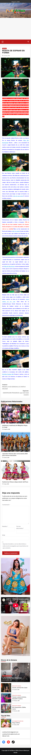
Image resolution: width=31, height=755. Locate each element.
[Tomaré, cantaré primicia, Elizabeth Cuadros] (6, 698)
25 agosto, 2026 (6, 429)
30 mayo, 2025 (16, 700)
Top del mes (20, 721)
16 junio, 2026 (6, 457)
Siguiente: (16, 393)
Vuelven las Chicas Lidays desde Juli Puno (15, 482)
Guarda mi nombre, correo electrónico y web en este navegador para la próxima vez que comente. (15, 546)
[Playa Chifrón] (6, 722)
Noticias (4, 48)
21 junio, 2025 (16, 689)
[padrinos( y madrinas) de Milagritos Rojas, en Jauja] (15, 413)
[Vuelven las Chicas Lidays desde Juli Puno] (15, 470)
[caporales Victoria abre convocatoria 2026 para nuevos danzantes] (15, 442)
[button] (2, 42)
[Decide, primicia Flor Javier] (6, 687)
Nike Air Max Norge (9, 266)
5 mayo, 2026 (6, 483)
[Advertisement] (15, 29)
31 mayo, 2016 (7, 55)
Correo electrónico (20, 527)
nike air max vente (18, 196)
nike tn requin (16, 231)
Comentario (6, 504)
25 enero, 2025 (17, 710)
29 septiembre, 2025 (7, 680)
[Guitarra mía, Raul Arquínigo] (15, 672)
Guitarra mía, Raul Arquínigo (12, 678)
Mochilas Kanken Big (8, 374)
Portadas (9, 421)
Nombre (5, 526)
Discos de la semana (7, 675)
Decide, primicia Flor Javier (19, 687)
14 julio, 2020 (16, 724)
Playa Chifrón (16, 722)
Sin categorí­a (15, 421)
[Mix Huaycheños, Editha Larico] (6, 708)
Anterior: (14, 386)
